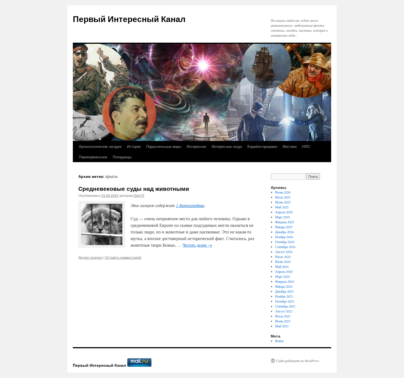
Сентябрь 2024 (285, 246)
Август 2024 (283, 251)
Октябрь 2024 (284, 242)
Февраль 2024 (284, 281)
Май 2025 (282, 207)
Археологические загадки (100, 146)
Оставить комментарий (123, 257)
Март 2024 (282, 276)
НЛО (306, 146)
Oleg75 (138, 195)
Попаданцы (122, 156)
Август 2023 (283, 311)
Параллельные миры (163, 146)
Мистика (290, 146)
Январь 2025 (283, 227)
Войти (279, 341)
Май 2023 (282, 326)
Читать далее (197, 245)
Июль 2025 (282, 197)
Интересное (196, 146)
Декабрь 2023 (284, 291)
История (134, 146)
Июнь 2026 (282, 192)
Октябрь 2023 (284, 301)
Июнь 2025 (282, 202)
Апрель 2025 (284, 212)
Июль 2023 (282, 316)
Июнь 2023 (282, 321)
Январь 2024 (283, 286)
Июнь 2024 (282, 261)
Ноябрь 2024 (284, 237)
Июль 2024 (282, 256)
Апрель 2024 (284, 271)
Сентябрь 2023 (285, 306)
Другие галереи (90, 257)
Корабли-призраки (262, 146)
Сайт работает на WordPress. (298, 360)
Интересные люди (227, 146)
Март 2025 (282, 217)
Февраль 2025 (284, 222)
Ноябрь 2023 (284, 296)
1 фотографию (190, 205)
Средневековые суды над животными (133, 188)
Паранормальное (93, 156)
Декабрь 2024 (284, 232)
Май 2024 (282, 266)
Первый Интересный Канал (129, 19)
